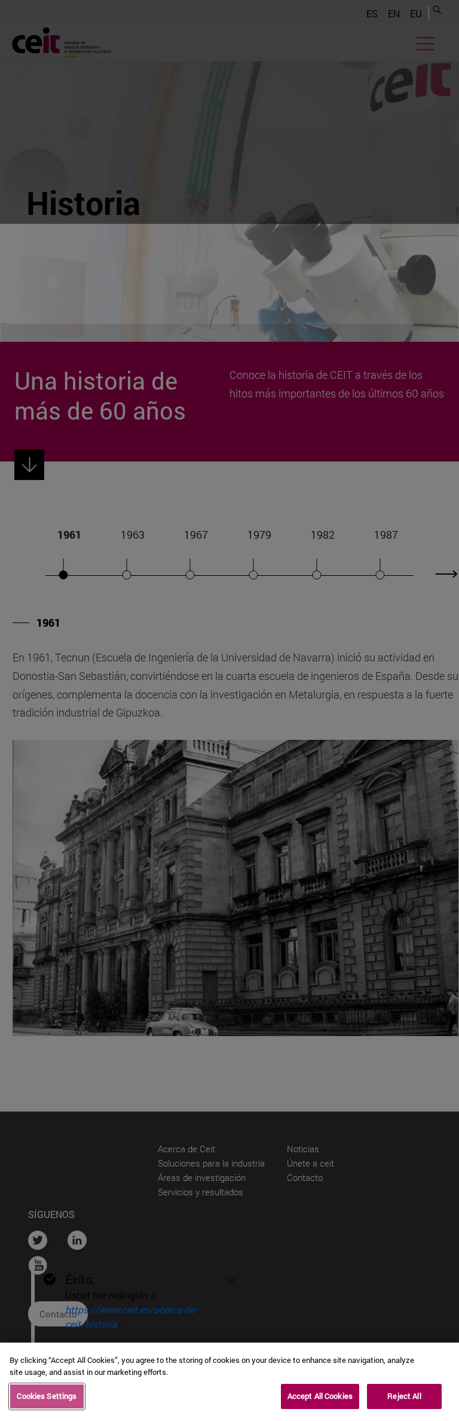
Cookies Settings (46, 1395)
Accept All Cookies (320, 1395)
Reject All (404, 1395)
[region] (229, 1382)
